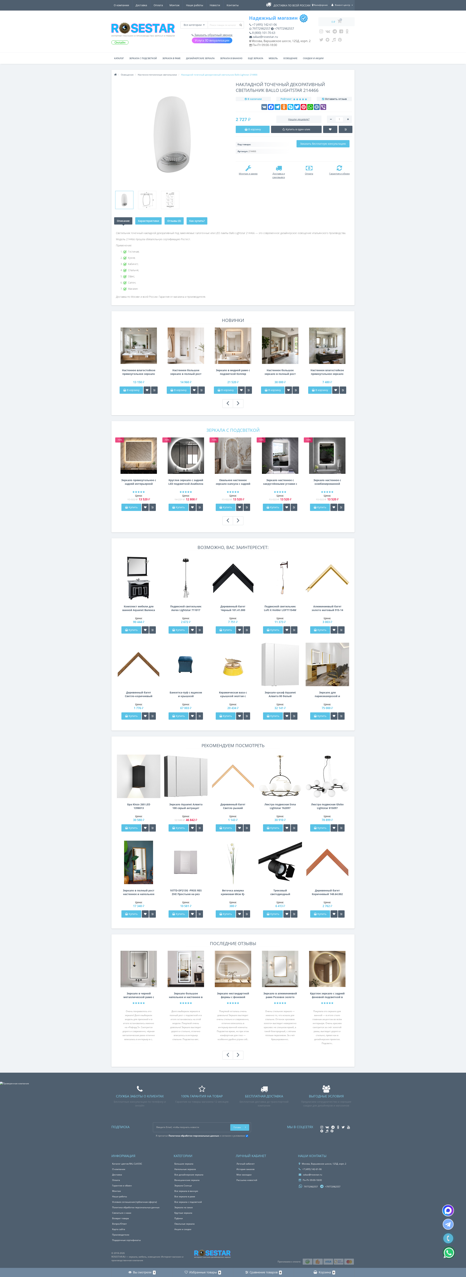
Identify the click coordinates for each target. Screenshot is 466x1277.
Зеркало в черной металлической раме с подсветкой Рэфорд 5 (138, 995)
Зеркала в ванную (231, 58)
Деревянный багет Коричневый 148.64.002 (327, 892)
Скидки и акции (313, 58)
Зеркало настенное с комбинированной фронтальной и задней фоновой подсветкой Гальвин (327, 482)
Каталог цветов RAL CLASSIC (127, 1163)
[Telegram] (335, 32)
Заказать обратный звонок (213, 35)
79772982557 (261, 29)
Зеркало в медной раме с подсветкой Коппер (233, 372)
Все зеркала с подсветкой (188, 1201)
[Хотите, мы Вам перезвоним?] (448, 1238)
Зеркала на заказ (183, 1207)
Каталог (119, 58)
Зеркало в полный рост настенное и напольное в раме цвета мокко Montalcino (138, 892)
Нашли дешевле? (298, 119)
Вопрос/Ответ (119, 1223)
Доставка (141, 5)
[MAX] (448, 1210)
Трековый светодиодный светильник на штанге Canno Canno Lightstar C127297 (280, 892)
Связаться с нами (121, 1212)
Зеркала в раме (171, 58)
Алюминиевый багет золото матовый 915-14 (327, 608)
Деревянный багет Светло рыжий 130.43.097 (232, 806)
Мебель (273, 58)
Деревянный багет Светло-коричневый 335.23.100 (138, 694)
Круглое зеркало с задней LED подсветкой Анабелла (185, 481)
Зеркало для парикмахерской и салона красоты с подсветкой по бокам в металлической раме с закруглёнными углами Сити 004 (327, 694)
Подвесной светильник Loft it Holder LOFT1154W (280, 608)
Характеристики (148, 221)
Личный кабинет (245, 1163)
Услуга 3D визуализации (212, 40)
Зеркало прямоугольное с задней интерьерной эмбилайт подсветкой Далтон (138, 482)
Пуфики (178, 1218)
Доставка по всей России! (292, 5)
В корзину (132, 390)
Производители (120, 1234)
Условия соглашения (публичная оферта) (134, 1201)
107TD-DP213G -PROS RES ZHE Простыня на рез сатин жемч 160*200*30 (186, 892)
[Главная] (115, 74)
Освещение (290, 58)
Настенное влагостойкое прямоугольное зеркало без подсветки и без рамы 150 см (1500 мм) (138, 372)
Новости (215, 5)
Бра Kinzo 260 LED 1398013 (138, 806)
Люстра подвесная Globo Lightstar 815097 (327, 806)
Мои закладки (244, 1174)
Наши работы (194, 5)
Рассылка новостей (246, 1180)
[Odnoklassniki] (347, 32)
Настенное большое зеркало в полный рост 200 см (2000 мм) (280, 372)
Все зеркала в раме (184, 1196)
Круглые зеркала (183, 1212)
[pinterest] (340, 40)
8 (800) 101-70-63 (263, 33)
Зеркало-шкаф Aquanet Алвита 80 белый (280, 694)
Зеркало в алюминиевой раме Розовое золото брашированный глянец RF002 (280, 995)
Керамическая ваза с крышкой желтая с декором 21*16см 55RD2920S (233, 694)
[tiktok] (334, 40)
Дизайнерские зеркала (200, 58)
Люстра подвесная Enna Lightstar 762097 (280, 806)
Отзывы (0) (174, 221)
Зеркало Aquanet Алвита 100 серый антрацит (185, 806)
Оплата (158, 5)
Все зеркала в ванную (186, 1191)
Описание (123, 221)
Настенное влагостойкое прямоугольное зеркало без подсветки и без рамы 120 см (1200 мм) (327, 372)
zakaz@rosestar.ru (265, 37)
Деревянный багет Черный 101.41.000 (232, 608)
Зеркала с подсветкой (143, 58)
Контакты (233, 5)
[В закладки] (147, 390)
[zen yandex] (327, 40)
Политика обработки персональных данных (135, 1207)
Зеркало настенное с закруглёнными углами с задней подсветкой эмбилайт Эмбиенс (280, 482)
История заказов (245, 1169)
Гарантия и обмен (122, 1185)
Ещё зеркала (255, 58)
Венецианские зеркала (187, 1180)
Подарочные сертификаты (126, 1240)
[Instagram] (321, 32)
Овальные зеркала (184, 1223)
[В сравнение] (154, 390)
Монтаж (174, 5)
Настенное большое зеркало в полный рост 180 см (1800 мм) (186, 372)
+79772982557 (284, 29)
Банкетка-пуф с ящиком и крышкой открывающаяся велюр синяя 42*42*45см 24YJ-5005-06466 (186, 694)
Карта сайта (118, 1229)
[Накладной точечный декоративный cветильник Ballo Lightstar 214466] (124, 200)
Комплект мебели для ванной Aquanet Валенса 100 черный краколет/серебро (138, 608)
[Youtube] (341, 32)
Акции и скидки (182, 1229)
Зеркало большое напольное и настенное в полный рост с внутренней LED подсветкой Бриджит (186, 995)
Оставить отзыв (336, 99)
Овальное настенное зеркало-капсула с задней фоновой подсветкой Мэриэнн (233, 482)
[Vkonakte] (327, 32)
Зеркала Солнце (183, 1185)
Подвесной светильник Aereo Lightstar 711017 (186, 608)
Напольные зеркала (185, 1169)
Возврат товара (120, 1218)
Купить (133, 507)
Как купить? (197, 221)
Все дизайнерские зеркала (188, 1174)
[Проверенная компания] (14, 1083)
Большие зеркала (183, 1163)
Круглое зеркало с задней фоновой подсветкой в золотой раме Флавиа (327, 995)
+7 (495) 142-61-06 (264, 25)
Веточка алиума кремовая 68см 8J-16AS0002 (233, 892)
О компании (121, 5)
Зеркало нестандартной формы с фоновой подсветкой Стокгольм (233, 995)
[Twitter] (321, 40)
